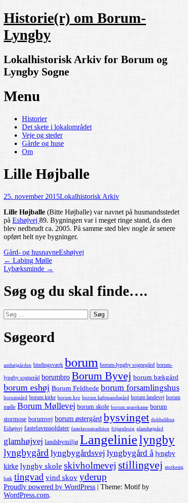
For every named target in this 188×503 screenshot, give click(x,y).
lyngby (157, 440)
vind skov (62, 477)
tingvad (29, 476)
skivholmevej (90, 465)
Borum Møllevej (46, 406)
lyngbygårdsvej (78, 453)
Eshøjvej (25, 220)
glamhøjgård (149, 428)
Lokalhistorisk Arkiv (89, 196)
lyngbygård (26, 452)
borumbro (56, 377)
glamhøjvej (23, 441)
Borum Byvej (101, 376)
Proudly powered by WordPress (49, 487)
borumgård (15, 397)
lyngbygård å (130, 453)
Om (27, 151)
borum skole (93, 406)
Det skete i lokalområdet (57, 127)
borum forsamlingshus (140, 387)
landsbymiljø (61, 442)
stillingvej (140, 465)
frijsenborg (123, 428)
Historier (34, 119)
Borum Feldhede (75, 388)
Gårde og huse (43, 143)
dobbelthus (162, 419)
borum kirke (42, 397)
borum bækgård (155, 377)
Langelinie (108, 439)
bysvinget (126, 417)
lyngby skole (41, 466)
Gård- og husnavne (31, 252)
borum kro (68, 397)
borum (81, 362)
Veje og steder (42, 135)
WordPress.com (26, 495)
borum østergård (78, 419)
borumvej (40, 419)
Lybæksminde (28, 269)
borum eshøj (27, 387)
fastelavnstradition (90, 428)
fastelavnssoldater (46, 428)
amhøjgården (17, 365)
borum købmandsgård (105, 397)
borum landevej (147, 397)
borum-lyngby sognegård (127, 365)
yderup (93, 476)
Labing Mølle (28, 260)
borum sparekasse (129, 407)
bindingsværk (48, 365)
